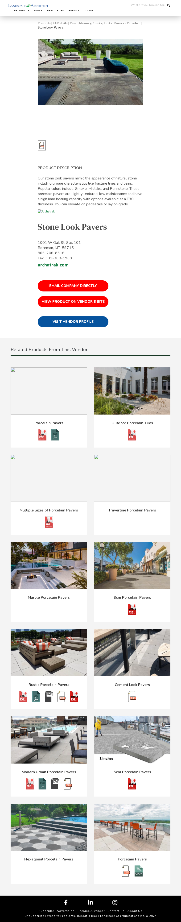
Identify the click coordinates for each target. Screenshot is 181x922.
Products (44, 23)
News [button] (38, 10)
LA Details (60, 23)
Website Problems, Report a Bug (72, 916)
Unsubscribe (34, 916)
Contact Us (116, 911)
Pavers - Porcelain (127, 23)
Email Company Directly (73, 285)
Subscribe (46, 911)
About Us (135, 911)
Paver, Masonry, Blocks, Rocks (91, 23)
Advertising (66, 911)
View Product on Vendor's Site (73, 301)
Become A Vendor (91, 911)
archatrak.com (53, 265)
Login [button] (88, 10)
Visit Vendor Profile (73, 321)
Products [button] (21, 10)
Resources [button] (55, 10)
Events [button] (74, 10)
